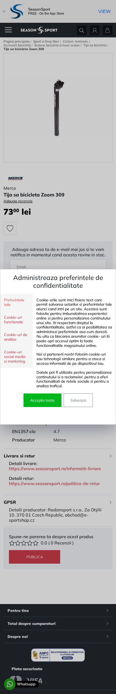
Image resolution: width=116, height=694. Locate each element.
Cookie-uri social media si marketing (14, 357)
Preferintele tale (14, 302)
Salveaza (78, 400)
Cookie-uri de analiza (15, 337)
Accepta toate (42, 400)
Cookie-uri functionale (13, 319)
